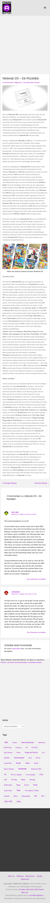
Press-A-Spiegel (16, 775)
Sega (18, 785)
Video (15, 796)
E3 (27, 747)
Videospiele (26, 796)
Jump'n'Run (8, 763)
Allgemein (18, 82)
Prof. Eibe (14, 512)
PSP (5, 780)
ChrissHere (15, 592)
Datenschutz (30, 876)
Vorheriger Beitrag (9, 483)
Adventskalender (27, 742)
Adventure (41, 742)
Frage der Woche (31, 752)
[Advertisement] (25, 42)
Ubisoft (6, 796)
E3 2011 (35, 747)
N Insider (22, 889)
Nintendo (22, 769)
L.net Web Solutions (35, 895)
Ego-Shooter (8, 752)
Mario (27, 763)
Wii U (43, 796)
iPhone (37, 758)
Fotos (18, 752)
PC (5, 775)
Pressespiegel (30, 775)
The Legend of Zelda (32, 790)
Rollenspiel (8, 785)
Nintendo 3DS (36, 769)
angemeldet (16, 648)
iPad (30, 758)
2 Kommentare (7, 82)
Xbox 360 (8, 801)
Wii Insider (30, 889)
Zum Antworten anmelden (36, 579)
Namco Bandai (9, 769)
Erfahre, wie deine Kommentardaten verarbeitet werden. (21, 662)
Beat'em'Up (8, 747)
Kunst (18, 763)
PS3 (41, 774)
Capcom (18, 747)
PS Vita (14, 780)
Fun (43, 752)
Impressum (25, 879)
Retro (23, 780)
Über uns (11, 876)
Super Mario (8, 790)
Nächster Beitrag (42, 483)
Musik (36, 763)
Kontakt (39, 876)
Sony (35, 785)
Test (18, 790)
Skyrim (26, 785)
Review (32, 780)
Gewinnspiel (19, 758)
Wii (35, 796)
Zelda (19, 801)
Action (14, 742)
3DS (6, 742)
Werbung (20, 876)
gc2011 (7, 758)
